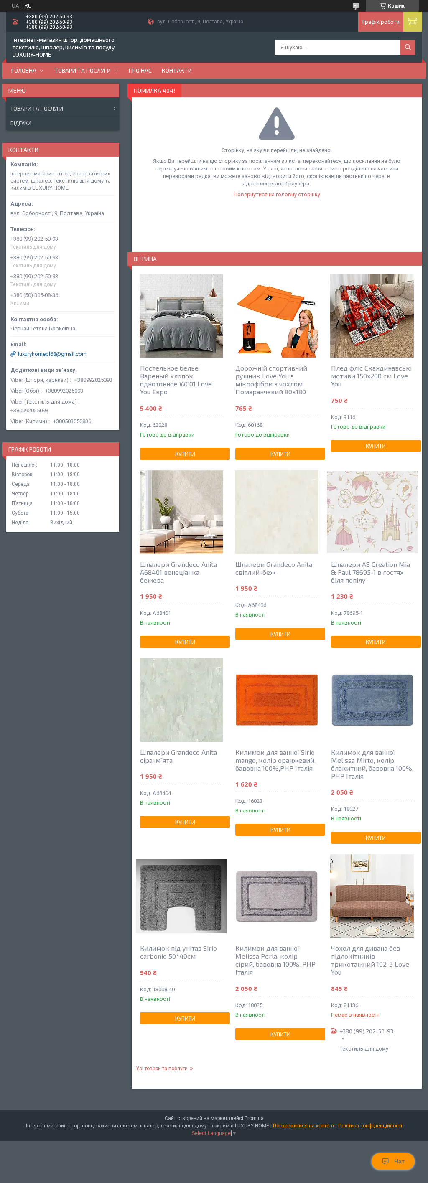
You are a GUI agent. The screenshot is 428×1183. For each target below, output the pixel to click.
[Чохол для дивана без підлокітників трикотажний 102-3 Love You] (372, 896)
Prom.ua (254, 1118)
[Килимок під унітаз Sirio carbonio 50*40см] (181, 896)
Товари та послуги (82, 70)
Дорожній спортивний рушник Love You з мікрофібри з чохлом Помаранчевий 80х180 (271, 380)
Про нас (140, 70)
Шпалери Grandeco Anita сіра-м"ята (178, 756)
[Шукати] (407, 47)
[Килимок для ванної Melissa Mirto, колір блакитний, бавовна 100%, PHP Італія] (372, 700)
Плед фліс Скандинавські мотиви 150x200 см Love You (371, 376)
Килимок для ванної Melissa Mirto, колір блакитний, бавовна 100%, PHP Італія (372, 764)
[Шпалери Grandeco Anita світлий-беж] (276, 512)
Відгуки (20, 123)
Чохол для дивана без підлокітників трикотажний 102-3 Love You (370, 960)
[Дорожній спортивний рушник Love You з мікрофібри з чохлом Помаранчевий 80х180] (276, 316)
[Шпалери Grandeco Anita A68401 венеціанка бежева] (181, 512)
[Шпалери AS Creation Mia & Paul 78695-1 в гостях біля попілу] (372, 512)
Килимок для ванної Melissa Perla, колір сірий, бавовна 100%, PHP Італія (275, 960)
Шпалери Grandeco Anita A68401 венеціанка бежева (178, 572)
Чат (399, 1161)
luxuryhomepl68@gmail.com (52, 354)
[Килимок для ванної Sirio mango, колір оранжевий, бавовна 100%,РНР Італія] (276, 700)
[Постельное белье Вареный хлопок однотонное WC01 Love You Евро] (181, 316)
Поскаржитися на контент (303, 1126)
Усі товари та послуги (162, 1068)
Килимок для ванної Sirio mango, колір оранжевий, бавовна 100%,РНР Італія (275, 760)
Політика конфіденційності (370, 1126)
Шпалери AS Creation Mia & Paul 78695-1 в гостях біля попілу (370, 572)
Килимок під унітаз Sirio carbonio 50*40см (178, 952)
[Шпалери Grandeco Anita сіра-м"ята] (181, 700)
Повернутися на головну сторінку (277, 194)
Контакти (177, 70)
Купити (185, 454)
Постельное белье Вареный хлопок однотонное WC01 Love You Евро (176, 380)
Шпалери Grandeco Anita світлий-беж (273, 568)
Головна (23, 70)
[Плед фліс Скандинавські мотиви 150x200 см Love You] (372, 316)
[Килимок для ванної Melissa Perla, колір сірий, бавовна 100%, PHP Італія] (276, 896)
